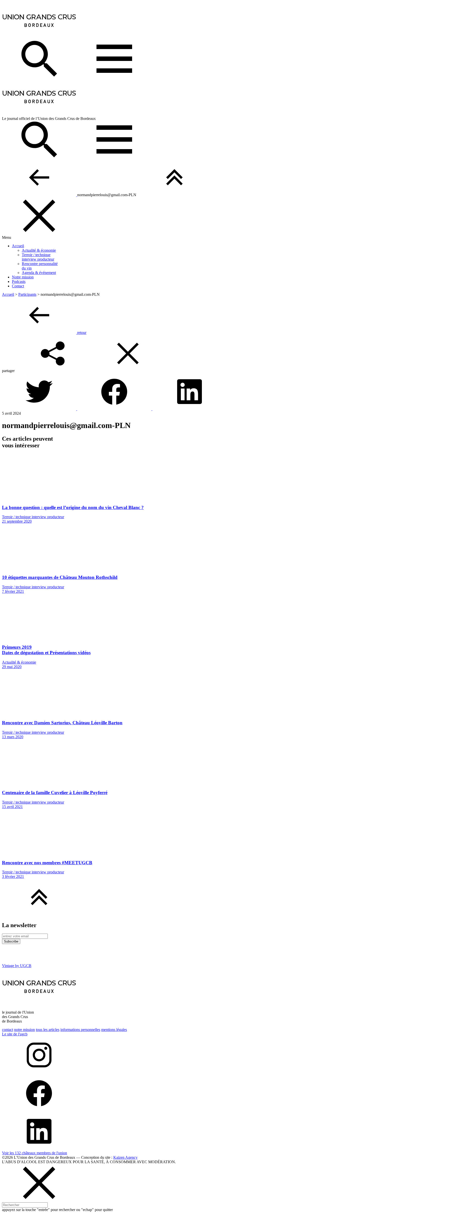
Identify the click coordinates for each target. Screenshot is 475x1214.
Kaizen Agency (125, 1157)
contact (7, 1029)
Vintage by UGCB (16, 966)
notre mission (24, 1029)
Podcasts (18, 281)
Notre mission (23, 277)
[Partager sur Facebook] (114, 409)
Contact (18, 286)
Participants (27, 294)
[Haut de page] (174, 195)
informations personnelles (80, 1029)
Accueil (18, 246)
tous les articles (47, 1029)
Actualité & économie (39, 250)
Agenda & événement (39, 272)
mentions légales (114, 1029)
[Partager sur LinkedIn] (189, 409)
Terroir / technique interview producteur (38, 257)
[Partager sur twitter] (39, 409)
